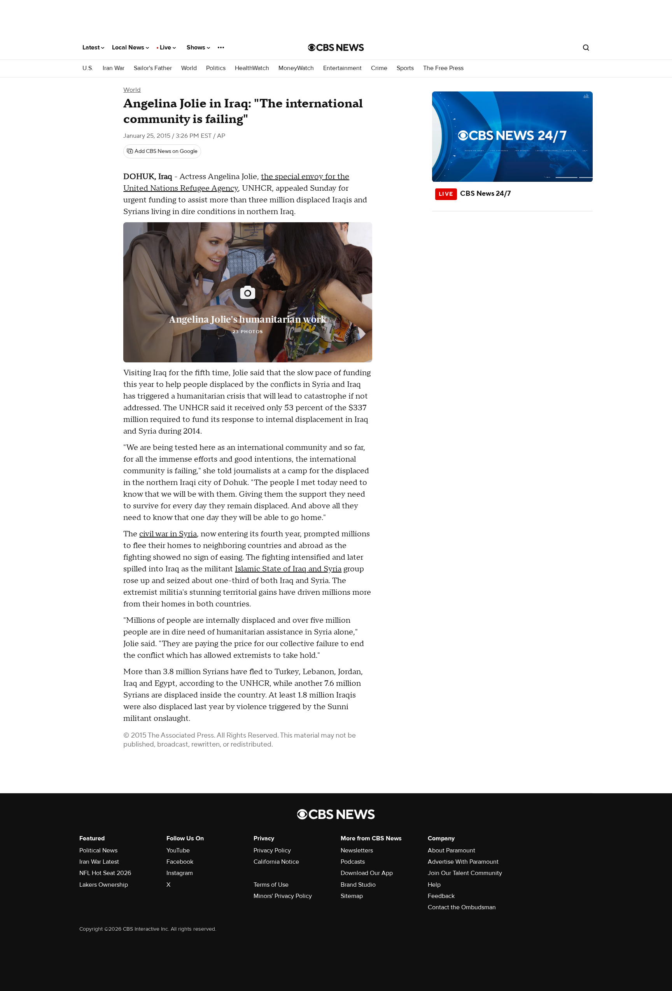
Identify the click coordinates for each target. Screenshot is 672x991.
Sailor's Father (153, 68)
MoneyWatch (296, 68)
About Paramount (451, 850)
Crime (379, 68)
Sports (405, 68)
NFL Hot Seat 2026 (105, 873)
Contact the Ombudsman (462, 907)
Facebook (179, 862)
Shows (197, 47)
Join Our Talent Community (465, 873)
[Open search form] (586, 47)
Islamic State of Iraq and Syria (288, 569)
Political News (98, 850)
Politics (216, 68)
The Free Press (443, 68)
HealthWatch (252, 68)
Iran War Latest (99, 862)
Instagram (179, 873)
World (189, 68)
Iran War (113, 68)
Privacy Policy (272, 850)
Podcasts (353, 862)
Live (166, 47)
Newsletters (357, 850)
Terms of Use (271, 885)
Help (434, 885)
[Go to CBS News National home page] (336, 47)
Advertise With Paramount (463, 862)
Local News (129, 47)
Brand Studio (358, 885)
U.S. (87, 68)
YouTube (178, 850)
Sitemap (352, 896)
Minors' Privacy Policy (283, 896)
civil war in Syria (168, 534)
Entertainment (342, 68)
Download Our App (367, 873)
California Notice (276, 862)
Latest (91, 47)
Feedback (441, 896)
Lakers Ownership (103, 885)
